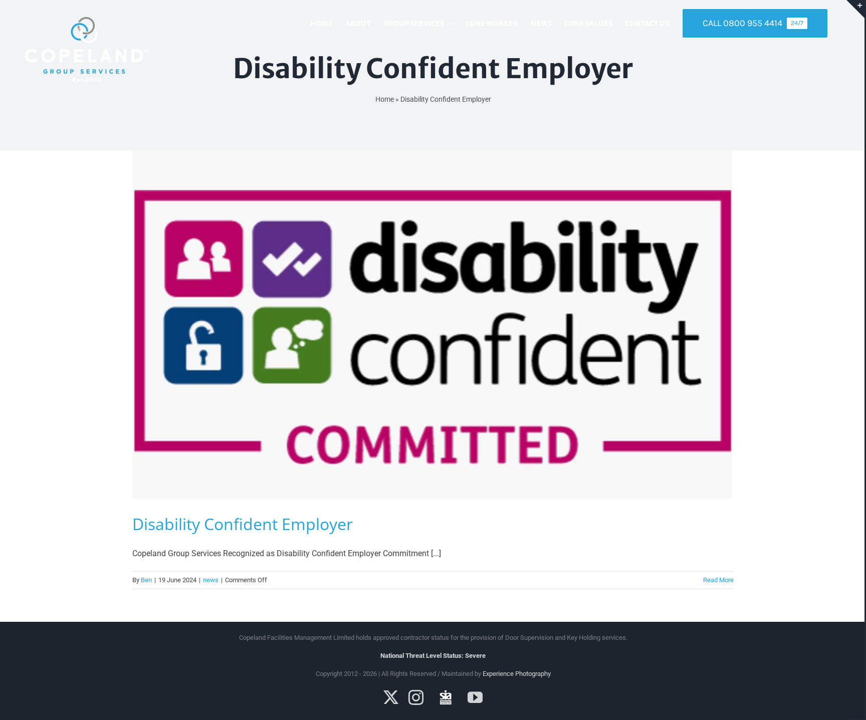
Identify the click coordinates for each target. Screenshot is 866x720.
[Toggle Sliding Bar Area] (855, 9)
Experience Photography (517, 673)
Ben (146, 580)
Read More (718, 580)
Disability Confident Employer (242, 524)
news (211, 580)
